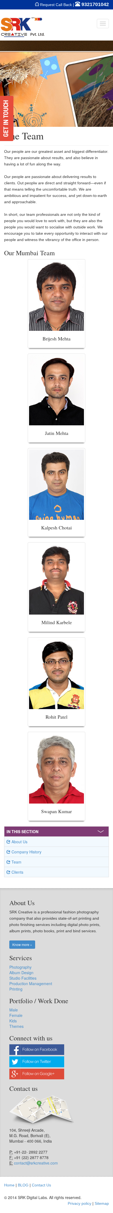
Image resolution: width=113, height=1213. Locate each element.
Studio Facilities (22, 978)
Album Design (21, 972)
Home (9, 1185)
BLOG (23, 1185)
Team (15, 862)
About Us (18, 841)
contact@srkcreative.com (36, 1163)
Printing (15, 989)
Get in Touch (6, 118)
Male (13, 1010)
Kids (13, 1020)
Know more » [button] (22, 944)
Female (15, 1015)
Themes (16, 1026)
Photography (20, 967)
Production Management (30, 983)
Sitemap (102, 1203)
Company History (25, 851)
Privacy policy (79, 1203)
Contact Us (41, 1185)
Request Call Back (56, 4)
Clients (16, 872)
